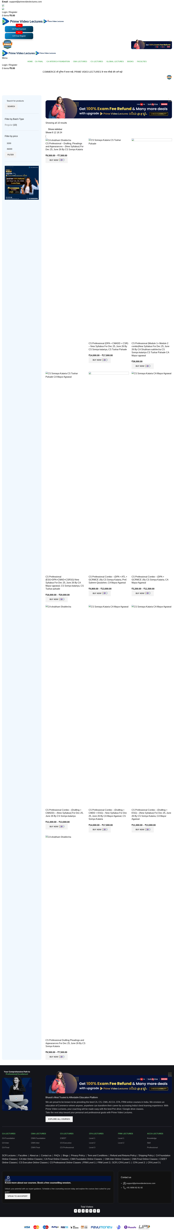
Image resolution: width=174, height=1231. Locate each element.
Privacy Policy (78, 1155)
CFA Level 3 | (154, 1162)
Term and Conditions (98, 1155)
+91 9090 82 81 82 (134, 1187)
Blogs (65, 1155)
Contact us (46, 1155)
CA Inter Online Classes (30, 1159)
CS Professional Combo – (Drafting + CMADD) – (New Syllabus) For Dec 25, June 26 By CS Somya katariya (64, 813)
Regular (9, 125)
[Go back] (5, 78)
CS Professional (67, 1147)
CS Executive (66, 1143)
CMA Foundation (38, 1138)
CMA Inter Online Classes (117, 1159)
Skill (148, 1143)
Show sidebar (55, 129)
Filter (10, 155)
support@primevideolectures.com (140, 1183)
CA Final (5, 1147)
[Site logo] (22, 21)
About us (34, 1155)
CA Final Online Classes (56, 1159)
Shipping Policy (146, 1155)
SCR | (115, 1162)
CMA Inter (35, 1143)
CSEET (63, 1138)
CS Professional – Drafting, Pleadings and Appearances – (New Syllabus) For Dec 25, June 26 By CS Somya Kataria (64, 146)
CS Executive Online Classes (33, 1162)
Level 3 (92, 1147)
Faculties (22, 1155)
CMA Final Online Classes (144, 1159)
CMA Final (35, 1147)
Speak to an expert (17, 1196)
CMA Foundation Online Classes (86, 1159)
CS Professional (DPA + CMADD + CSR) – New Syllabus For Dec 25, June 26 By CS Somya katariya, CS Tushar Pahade (108, 346)
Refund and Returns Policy (123, 1155)
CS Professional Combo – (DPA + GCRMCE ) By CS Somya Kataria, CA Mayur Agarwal (150, 580)
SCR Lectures (9, 1155)
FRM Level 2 (104, 1162)
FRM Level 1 (89, 1162)
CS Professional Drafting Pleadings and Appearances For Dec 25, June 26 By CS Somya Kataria (65, 1043)
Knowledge (152, 1138)
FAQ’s (57, 1155)
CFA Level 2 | (140, 1162)
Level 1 (92, 1138)
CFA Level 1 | (125, 1162)
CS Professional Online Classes (65, 1162)
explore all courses (59, 1119)
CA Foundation (8, 1138)
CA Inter (5, 1143)
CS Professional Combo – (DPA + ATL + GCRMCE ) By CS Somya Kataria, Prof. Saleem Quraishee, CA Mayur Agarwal (108, 580)
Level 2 (92, 1143)
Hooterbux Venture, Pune (95, 1219)
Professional (152, 1147)
